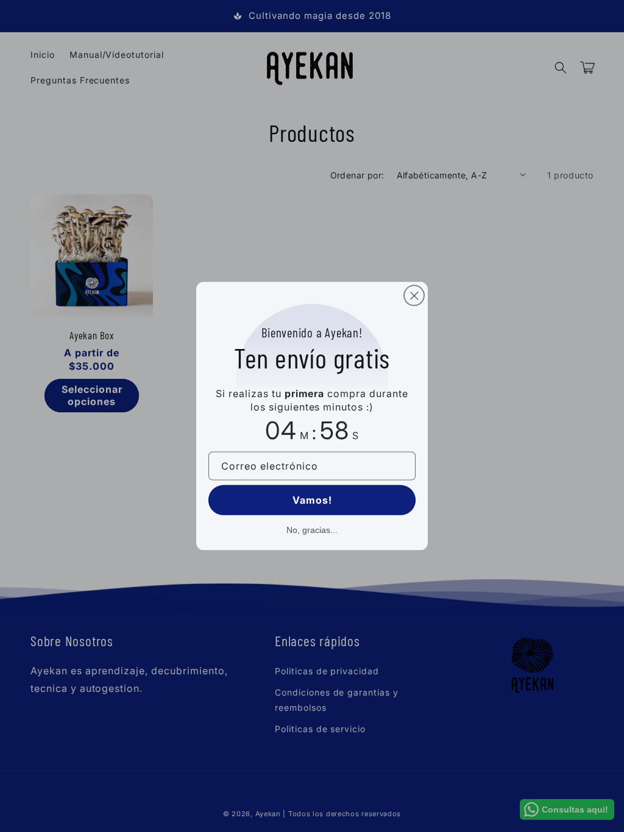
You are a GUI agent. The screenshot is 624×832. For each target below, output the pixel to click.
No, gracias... (312, 529)
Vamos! (312, 499)
